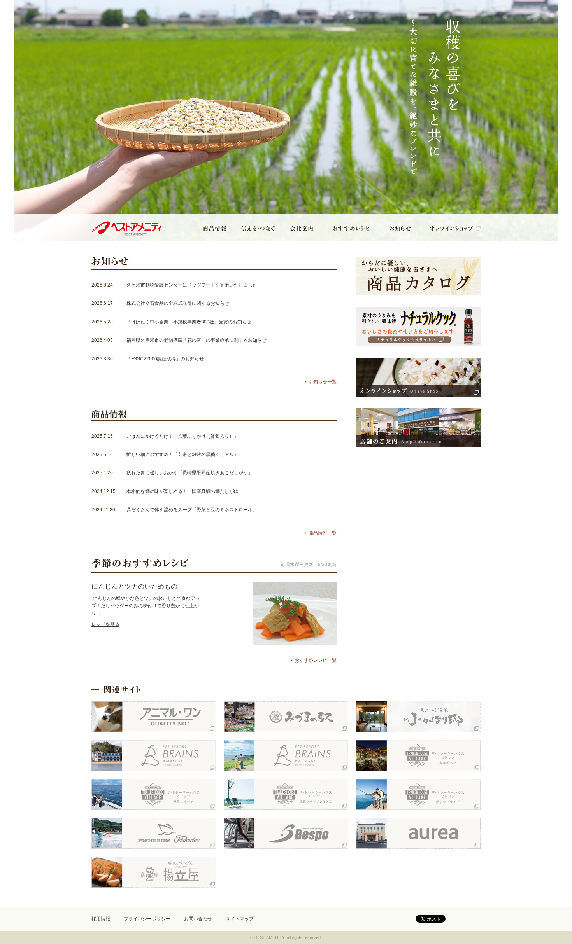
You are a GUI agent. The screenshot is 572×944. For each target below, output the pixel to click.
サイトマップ (240, 918)
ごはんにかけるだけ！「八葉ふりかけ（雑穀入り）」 (182, 436)
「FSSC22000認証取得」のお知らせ (165, 359)
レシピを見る (105, 624)
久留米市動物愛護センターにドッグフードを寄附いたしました (191, 285)
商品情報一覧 (323, 533)
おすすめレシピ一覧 (316, 660)
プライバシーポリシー (147, 918)
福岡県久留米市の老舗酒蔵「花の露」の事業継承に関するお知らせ (196, 340)
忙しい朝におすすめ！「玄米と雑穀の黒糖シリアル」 (182, 454)
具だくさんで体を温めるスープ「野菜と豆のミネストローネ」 (191, 509)
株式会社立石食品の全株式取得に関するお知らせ (177, 303)
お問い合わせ (198, 918)
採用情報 (100, 918)
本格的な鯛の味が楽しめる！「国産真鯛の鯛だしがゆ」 (184, 491)
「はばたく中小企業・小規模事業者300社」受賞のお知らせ (188, 322)
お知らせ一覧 (323, 382)
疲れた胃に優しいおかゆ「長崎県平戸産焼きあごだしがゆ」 (189, 472)
